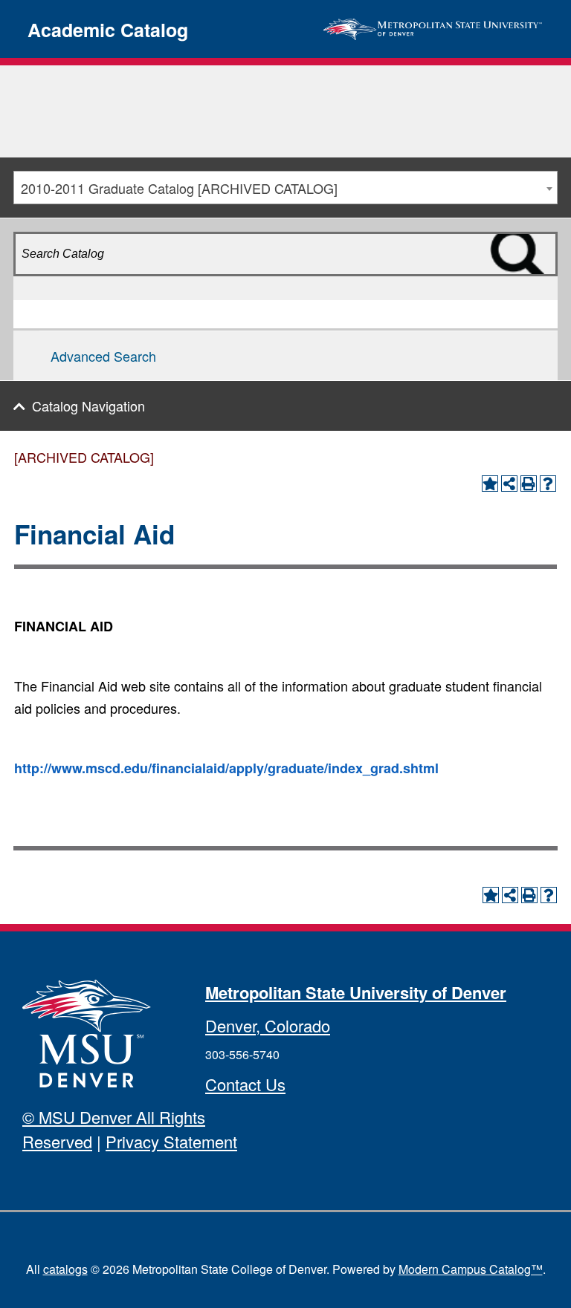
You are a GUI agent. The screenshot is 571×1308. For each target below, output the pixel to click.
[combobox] (285, 187)
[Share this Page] (509, 483)
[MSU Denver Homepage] (432, 26)
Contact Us (245, 1084)
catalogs (65, 1269)
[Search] (540, 280)
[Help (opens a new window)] (548, 483)
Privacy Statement (171, 1141)
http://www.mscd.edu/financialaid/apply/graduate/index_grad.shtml (226, 768)
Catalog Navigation (88, 405)
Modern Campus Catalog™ (471, 1269)
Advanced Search (103, 355)
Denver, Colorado (267, 1025)
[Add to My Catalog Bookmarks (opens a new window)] (490, 483)
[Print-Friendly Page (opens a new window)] (528, 483)
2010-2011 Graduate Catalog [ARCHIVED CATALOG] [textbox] (179, 188)
